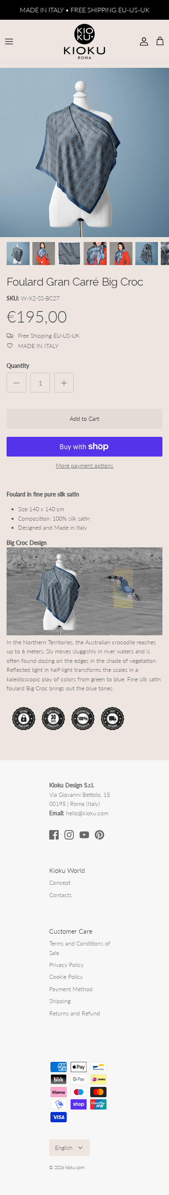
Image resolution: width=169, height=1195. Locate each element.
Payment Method (71, 988)
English (64, 1147)
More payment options (84, 465)
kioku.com (74, 1167)
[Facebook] (54, 835)
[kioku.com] (84, 41)
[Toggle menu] (9, 41)
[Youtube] (84, 835)
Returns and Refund (74, 1013)
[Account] (142, 41)
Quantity (18, 365)
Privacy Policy (66, 964)
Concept (60, 882)
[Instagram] (69, 835)
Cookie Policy (66, 976)
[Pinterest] (99, 835)
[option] (84, 152)
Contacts (60, 894)
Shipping (60, 1000)
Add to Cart (84, 418)
